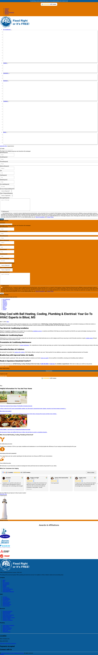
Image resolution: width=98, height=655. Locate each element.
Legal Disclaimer (7, 590)
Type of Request (6, 193)
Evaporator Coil (7, 47)
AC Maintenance (6, 599)
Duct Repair (7, 50)
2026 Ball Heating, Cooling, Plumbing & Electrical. (12, 653)
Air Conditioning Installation (10, 34)
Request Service (10, 146)
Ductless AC (7, 45)
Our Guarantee (6, 582)
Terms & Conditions (40, 217)
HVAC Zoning (7, 60)
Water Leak (6, 127)
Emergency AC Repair (9, 32)
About (4, 132)
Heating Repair (7, 68)
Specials (7, 13)
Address (4, 166)
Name (4, 152)
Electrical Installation (9, 83)
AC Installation (6, 598)
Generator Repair (8, 75)
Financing (7, 8)
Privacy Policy (6, 587)
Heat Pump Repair (8, 70)
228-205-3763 (3, 376)
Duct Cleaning (7, 55)
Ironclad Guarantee (8, 137)
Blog (5, 134)
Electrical (5, 80)
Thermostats (7, 58)
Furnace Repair (7, 65)
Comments (2, 222)
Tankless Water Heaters (9, 111)
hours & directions (12, 643)
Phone (4, 161)
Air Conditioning (7, 29)
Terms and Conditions (8, 589)
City (3, 175)
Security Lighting (8, 98)
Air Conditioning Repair (9, 37)
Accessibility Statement (8, 591)
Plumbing (5, 101)
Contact (6, 10)
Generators (6, 73)
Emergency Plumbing (9, 103)
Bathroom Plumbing (8, 122)
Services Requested (7, 188)
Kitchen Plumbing (8, 124)
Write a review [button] (90, 472)
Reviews (7, 11)
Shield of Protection (9, 12)
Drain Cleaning (7, 114)
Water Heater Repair (9, 109)
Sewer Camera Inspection (10, 119)
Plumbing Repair (8, 129)
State (3, 179)
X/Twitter (2, 148)
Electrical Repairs (8, 85)
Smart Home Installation (9, 91)
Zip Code (4, 184)
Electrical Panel (7, 88)
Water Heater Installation (10, 106)
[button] (97, 484)
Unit (1, 170)
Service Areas (7, 140)
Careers (6, 142)
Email (3, 157)
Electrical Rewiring (8, 93)
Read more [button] (29, 489)
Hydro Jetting (7, 116)
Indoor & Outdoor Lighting (10, 96)
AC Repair (5, 597)
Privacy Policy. (50, 217)
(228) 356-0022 (44, 363)
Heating (5, 63)
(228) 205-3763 (4, 643)
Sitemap (2, 654)
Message (4, 197)
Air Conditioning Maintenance (11, 39)
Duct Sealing (7, 52)
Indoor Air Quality (8, 42)
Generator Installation (9, 78)
